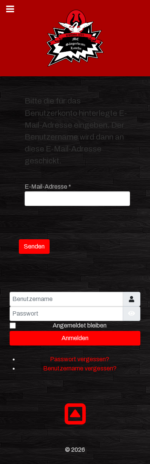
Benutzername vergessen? (80, 368)
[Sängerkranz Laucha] (75, 38)
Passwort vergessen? (79, 359)
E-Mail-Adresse (48, 186)
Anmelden (75, 338)
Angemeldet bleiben (80, 325)
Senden (34, 246)
